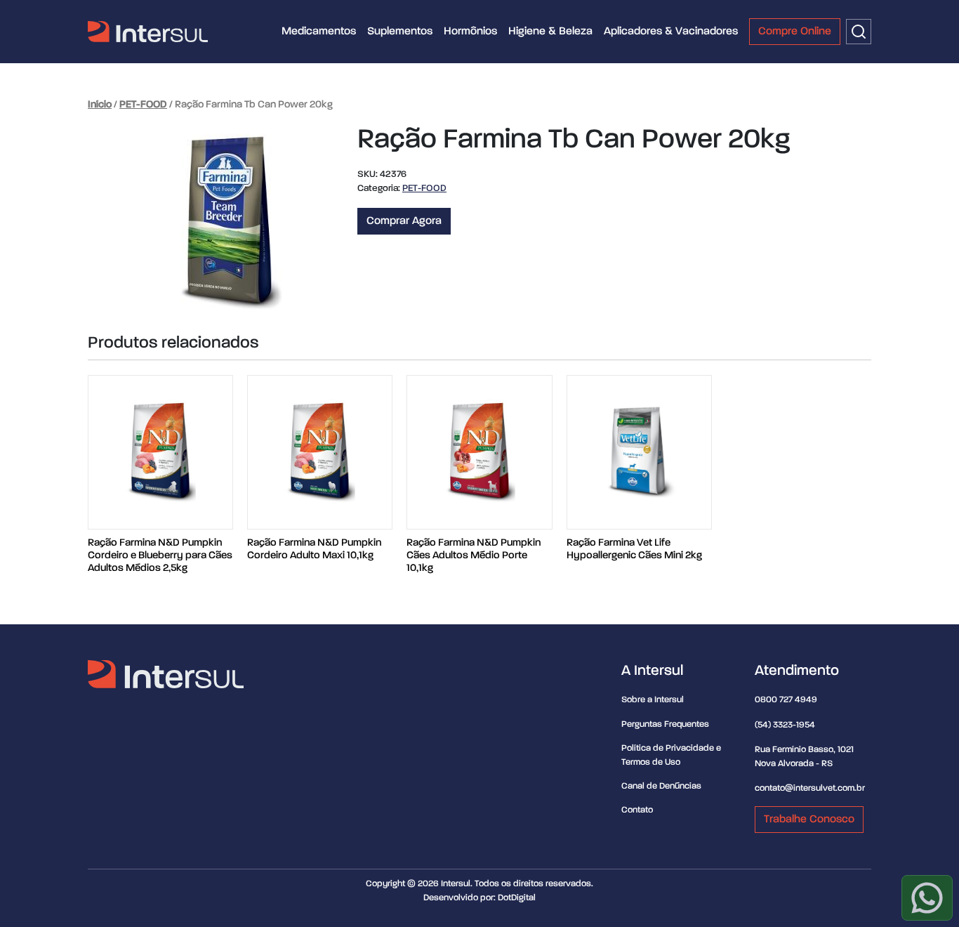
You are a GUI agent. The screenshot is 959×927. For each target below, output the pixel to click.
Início (100, 105)
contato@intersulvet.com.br (810, 788)
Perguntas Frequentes (665, 724)
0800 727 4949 (786, 699)
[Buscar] (858, 31)
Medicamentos (319, 31)
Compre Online (794, 31)
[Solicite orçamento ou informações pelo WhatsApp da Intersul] (927, 898)
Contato (637, 810)
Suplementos (399, 31)
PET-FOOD (143, 105)
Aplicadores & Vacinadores (671, 31)
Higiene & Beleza (550, 31)
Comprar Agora (404, 221)
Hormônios (470, 31)
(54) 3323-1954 (785, 725)
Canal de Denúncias (661, 786)
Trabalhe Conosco (809, 819)
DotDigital (517, 897)
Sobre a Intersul (652, 699)
